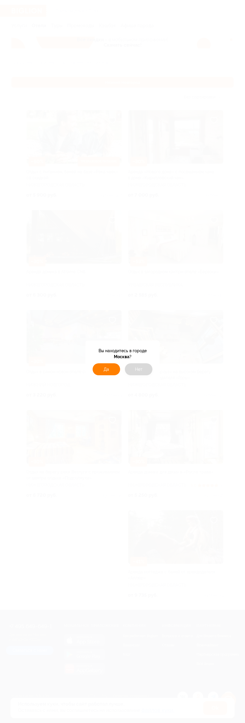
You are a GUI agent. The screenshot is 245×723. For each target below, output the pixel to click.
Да (106, 369)
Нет (139, 369)
